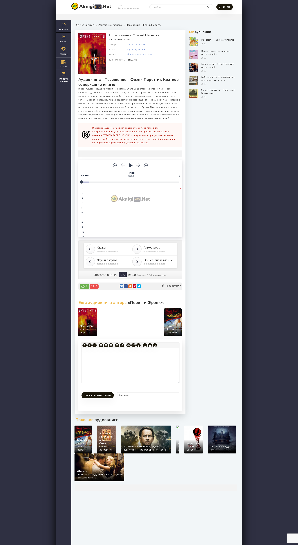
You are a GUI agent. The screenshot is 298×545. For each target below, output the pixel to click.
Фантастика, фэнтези (121, 39)
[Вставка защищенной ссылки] (138, 345)
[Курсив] (89, 345)
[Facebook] (126, 286)
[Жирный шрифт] (84, 345)
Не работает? (173, 286)
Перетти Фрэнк (136, 44)
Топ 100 (64, 54)
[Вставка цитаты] (145, 345)
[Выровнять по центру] (106, 345)
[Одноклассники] (130, 286)
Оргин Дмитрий (136, 49)
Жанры (63, 42)
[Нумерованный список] (122, 345)
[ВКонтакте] (121, 286)
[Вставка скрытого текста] (155, 345)
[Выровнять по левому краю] (101, 345)
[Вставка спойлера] (150, 345)
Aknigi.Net (95, 6)
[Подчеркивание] (94, 345)
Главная (63, 29)
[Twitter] (139, 286)
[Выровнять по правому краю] (111, 345)
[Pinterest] (134, 286)
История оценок (158, 275)
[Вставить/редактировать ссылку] (133, 345)
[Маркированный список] (117, 345)
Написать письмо (64, 80)
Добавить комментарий (98, 395)
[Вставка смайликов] (128, 345)
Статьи (63, 66)
